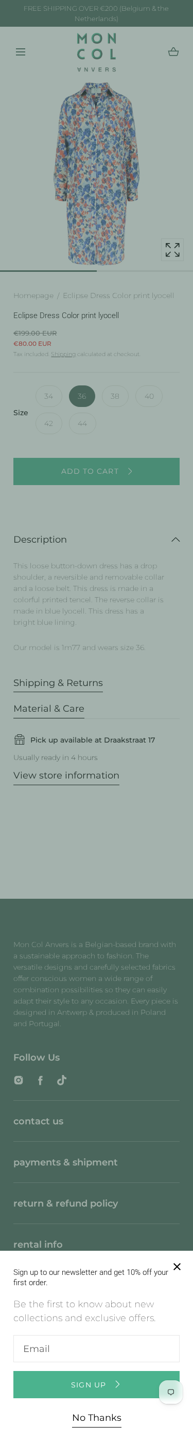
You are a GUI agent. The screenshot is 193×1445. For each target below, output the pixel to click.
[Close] (96, 722)
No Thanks (96, 1417)
